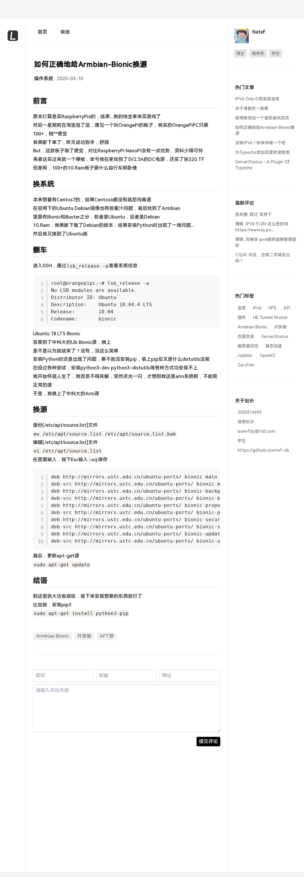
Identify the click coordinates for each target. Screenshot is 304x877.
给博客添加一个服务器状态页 (262, 118)
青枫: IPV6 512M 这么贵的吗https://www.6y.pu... (261, 227)
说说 (65, 32)
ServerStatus (274, 336)
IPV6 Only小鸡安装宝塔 (257, 99)
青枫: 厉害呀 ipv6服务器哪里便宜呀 (265, 242)
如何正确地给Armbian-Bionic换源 (264, 130)
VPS (272, 308)
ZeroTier (246, 365)
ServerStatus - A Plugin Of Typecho (262, 164)
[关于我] (12, 77)
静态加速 (273, 346)
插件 (242, 317)
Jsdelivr (245, 355)
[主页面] (12, 56)
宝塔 (242, 308)
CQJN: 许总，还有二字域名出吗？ (262, 257)
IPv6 (257, 308)
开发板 (84, 636)
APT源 (106, 636)
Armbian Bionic (52, 636)
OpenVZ (268, 355)
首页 (42, 32)
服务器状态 (248, 346)
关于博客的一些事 (251, 108)
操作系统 (43, 78)
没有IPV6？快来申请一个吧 (260, 142)
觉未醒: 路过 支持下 (253, 214)
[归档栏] (12, 88)
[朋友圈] (12, 99)
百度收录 (246, 336)
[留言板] (12, 109)
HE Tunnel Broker (270, 317)
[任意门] (12, 120)
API (287, 308)
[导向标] (12, 66)
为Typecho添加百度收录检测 (262, 152)
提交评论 (208, 741)
